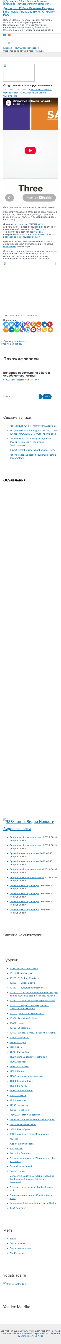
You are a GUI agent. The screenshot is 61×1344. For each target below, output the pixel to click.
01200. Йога (36, 89)
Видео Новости (17, 828)
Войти (13, 1238)
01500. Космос (17, 1071)
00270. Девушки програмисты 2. (27, 1013)
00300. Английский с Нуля (24, 1018)
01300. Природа (18, 1061)
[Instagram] (28, 324)
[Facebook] (22, 324)
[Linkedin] (44, 324)
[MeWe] (11, 329)
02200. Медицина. (19, 1105)
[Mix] (6, 329)
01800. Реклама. (18, 1086)
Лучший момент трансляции (24, 853)
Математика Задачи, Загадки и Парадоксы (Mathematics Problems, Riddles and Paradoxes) (32, 1179)
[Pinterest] (50, 324)
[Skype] (28, 329)
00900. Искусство (19, 1037)
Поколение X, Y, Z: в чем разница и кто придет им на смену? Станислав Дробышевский (30, 441)
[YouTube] (9, 35)
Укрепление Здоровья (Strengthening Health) (33, 1203)
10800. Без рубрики (20, 1129)
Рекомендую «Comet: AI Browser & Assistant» (33, 426)
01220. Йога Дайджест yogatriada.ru (29, 1057)
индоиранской (40, 234)
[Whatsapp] (17, 329)
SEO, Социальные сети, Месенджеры (29, 1134)
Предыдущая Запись (13, 341)
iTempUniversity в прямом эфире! (27, 837)
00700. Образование (21, 1028)
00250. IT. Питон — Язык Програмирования (32, 1000)
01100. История (18, 1042)
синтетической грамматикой (18, 229)
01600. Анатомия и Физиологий (26, 1076)
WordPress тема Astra (32, 1336)
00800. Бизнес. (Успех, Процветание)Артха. (33, 1032)
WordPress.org (17, 1253)
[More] (50, 329)
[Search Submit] (40, 396)
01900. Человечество (13, 380)
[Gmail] (39, 329)
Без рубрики (16, 1148)
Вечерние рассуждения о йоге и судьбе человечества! (26, 374)
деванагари (21, 224)
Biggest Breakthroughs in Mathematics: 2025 (32, 450)
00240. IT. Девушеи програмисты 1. (28, 987)
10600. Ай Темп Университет (25, 1114)
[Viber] (22, 329)
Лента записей (17, 1243)
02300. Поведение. (20, 1110)
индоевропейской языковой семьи (21, 237)
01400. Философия (19, 1066)
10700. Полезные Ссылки (33, 92)
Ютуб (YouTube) (18, 1208)
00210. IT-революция (21, 973)
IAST (40, 224)
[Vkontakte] (17, 324)
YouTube (14, 1139)
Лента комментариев (21, 1248)
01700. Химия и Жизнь (21, 1081)
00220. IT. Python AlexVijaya (24, 978)
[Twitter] (11, 324)
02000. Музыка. (18, 1095)
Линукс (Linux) (17, 1171)
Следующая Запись (13, 344)
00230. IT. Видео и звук (22, 983)
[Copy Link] (44, 329)
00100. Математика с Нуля (24, 968)
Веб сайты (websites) (20, 1153)
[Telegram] (4, 35)
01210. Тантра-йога (20, 1052)
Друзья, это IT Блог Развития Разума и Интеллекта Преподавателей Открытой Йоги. (29, 11)
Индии (39, 227)
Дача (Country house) (21, 1166)
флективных (9, 246)
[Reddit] (39, 324)
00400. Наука (17, 1023)
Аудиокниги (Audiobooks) (22, 1143)
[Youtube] (33, 329)
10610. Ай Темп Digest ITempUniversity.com (32, 1119)
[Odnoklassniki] (33, 324)
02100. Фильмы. (18, 1100)
